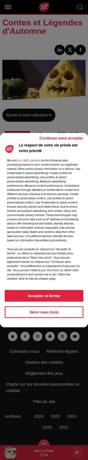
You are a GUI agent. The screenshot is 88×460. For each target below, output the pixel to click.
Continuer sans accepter (61, 138)
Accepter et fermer (44, 295)
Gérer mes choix (44, 312)
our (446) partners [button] (29, 160)
